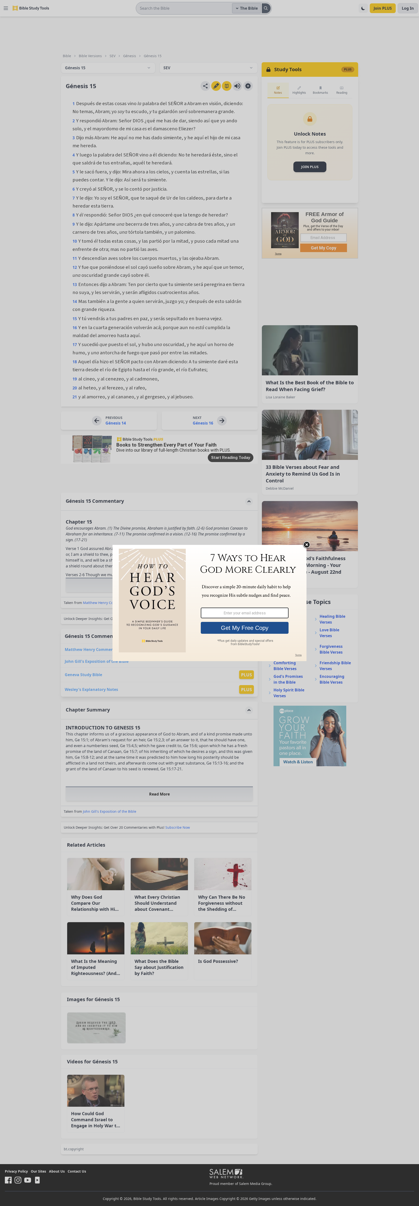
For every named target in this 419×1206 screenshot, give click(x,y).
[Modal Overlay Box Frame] (209, 603)
